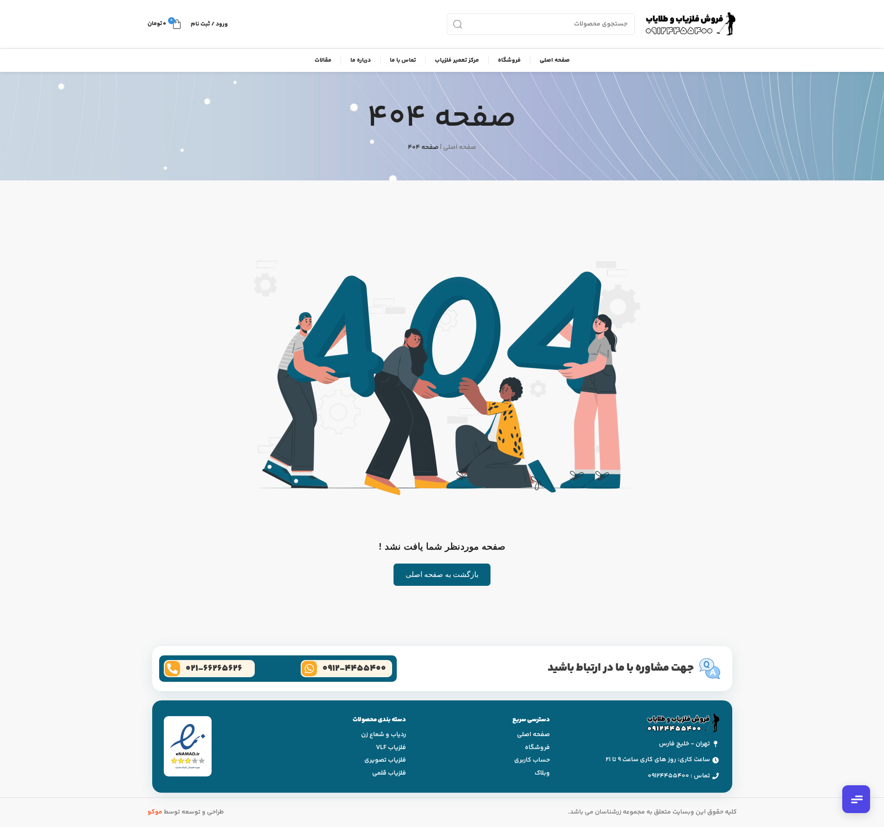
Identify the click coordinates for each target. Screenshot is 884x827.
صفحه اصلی (459, 147)
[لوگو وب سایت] (690, 24)
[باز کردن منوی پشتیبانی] (856, 799)
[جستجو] (457, 24)
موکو (155, 812)
